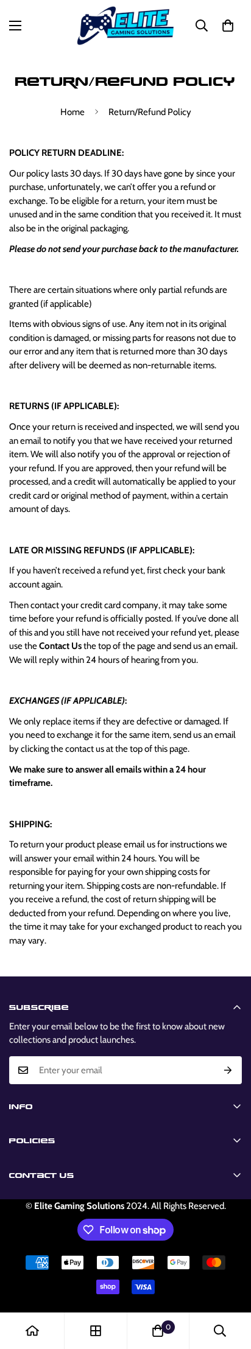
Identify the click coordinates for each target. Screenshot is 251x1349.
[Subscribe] (228, 1070)
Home (72, 112)
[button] (228, 26)
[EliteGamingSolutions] (125, 26)
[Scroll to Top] (229, 1284)
